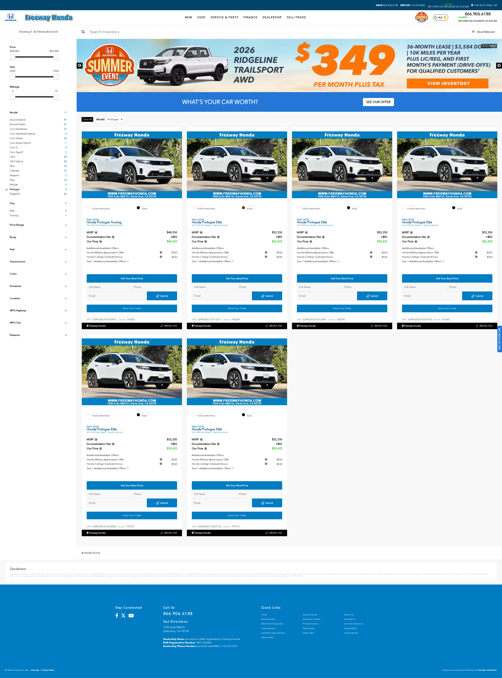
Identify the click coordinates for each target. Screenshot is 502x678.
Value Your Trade (132, 308)
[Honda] (11, 18)
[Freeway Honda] (49, 17)
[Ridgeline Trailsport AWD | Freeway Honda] (289, 65)
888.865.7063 (170, 326)
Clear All (87, 119)
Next (499, 66)
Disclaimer (489, 46)
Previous (80, 66)
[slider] (12, 57)
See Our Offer (378, 102)
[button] (179, 163)
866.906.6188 (387, 5)
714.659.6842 (412, 5)
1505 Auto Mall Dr (485, 5)
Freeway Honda (96, 326)
